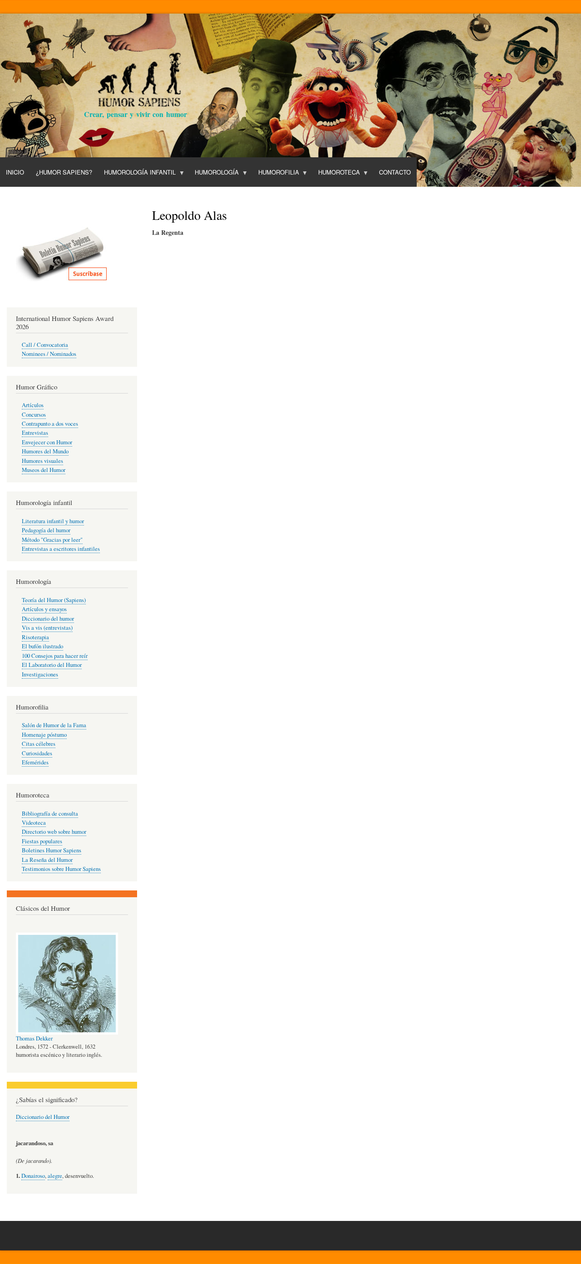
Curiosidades (37, 753)
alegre (55, 1176)
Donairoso (33, 1176)
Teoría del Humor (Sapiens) (54, 600)
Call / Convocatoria (45, 345)
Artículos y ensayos (44, 609)
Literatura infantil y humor (53, 521)
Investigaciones (40, 674)
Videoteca (34, 822)
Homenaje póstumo (44, 735)
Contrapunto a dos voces (50, 424)
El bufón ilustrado (42, 646)
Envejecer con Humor (47, 442)
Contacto (395, 172)
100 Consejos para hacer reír (55, 656)
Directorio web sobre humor (54, 832)
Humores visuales (42, 461)
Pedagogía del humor (46, 530)
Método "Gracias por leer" (52, 540)
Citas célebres (38, 744)
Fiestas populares (42, 841)
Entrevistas (35, 433)
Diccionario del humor (48, 618)
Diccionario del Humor (42, 1117)
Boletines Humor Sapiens (51, 850)
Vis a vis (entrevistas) (47, 628)
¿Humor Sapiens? (64, 172)
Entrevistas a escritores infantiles (61, 549)
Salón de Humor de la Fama (54, 725)
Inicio (15, 172)
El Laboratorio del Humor (52, 665)
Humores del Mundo (45, 451)
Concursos (34, 414)
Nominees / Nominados (49, 354)
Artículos (33, 405)
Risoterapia (35, 637)
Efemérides (35, 762)
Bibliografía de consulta (50, 813)
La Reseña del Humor (47, 860)
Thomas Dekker (34, 1038)
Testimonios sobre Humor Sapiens (61, 869)
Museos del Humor (43, 470)
